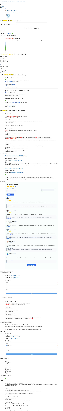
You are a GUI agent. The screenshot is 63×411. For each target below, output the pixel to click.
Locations (13, 1)
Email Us (2, 6)
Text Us (2, 5)
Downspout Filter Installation (14, 168)
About (21, 1)
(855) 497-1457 (4, 3)
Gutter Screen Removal (16, 160)
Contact (24, 1)
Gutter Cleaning (4, 1)
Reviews (17, 1)
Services (9, 1)
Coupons (2, 7)
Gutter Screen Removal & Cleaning (16, 156)
